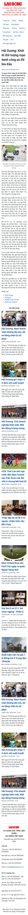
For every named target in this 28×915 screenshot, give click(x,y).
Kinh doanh (15, 24)
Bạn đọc (22, 28)
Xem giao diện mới (9, 43)
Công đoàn (6, 32)
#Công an (8, 297)
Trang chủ (6, 21)
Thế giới (5, 40)
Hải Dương (5, 75)
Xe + (12, 40)
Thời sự (14, 28)
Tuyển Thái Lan (7, 488)
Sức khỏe (17, 36)
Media (21, 21)
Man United (22, 576)
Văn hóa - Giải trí (18, 32)
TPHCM (23, 668)
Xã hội (14, 21)
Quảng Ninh (5, 531)
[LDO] (14, 319)
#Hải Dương (9, 295)
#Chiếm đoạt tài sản (12, 300)
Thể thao (6, 24)
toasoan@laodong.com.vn (15, 867)
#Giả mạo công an (11, 302)
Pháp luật (6, 28)
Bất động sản (7, 36)
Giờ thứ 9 (5, 621)
